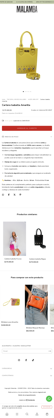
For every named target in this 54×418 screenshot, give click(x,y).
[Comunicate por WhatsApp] (49, 399)
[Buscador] (27, 414)
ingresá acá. (42, 392)
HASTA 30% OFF (33, 99)
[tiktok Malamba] (33, 360)
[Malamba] (7, 414)
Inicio (3, 99)
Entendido (47, 407)
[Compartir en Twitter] (15, 195)
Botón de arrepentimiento (27, 395)
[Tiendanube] (27, 400)
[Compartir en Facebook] (9, 195)
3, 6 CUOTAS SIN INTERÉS (20, 2)
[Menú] (17, 414)
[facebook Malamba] (26, 360)
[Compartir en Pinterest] (20, 195)
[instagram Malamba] (19, 360)
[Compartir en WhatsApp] (3, 195)
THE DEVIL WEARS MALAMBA (16, 99)
